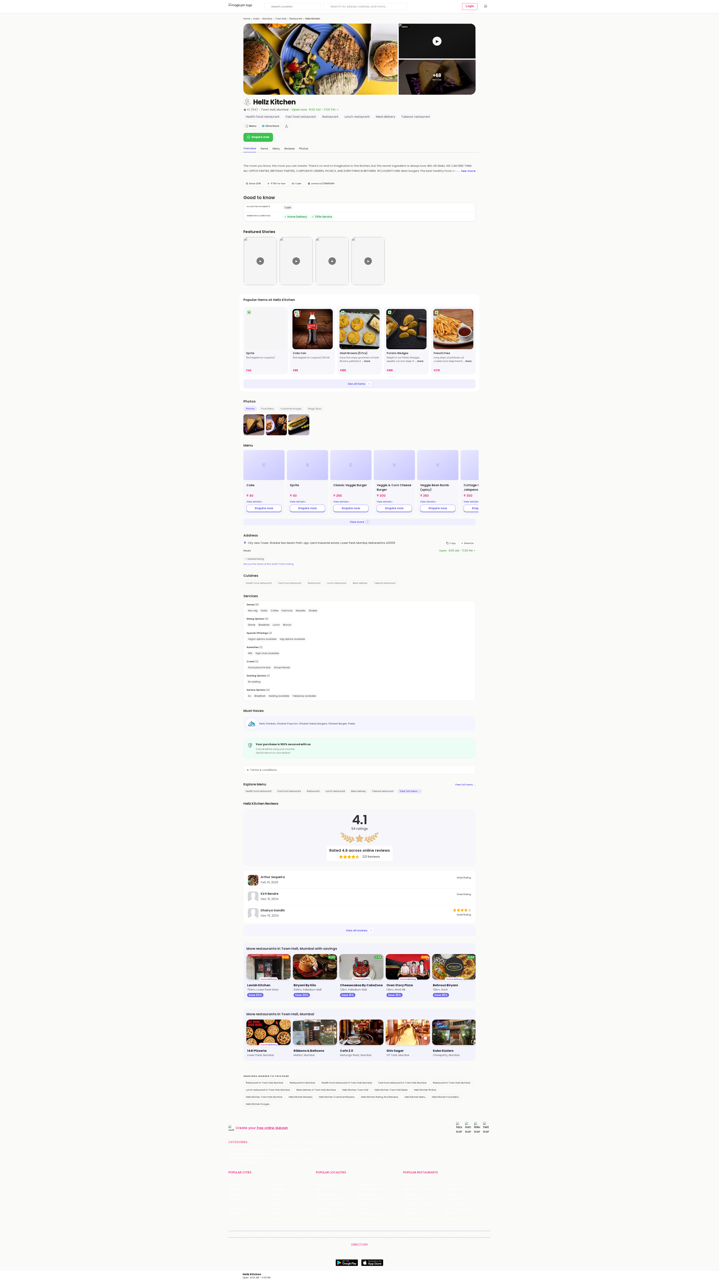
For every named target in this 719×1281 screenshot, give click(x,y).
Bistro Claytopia (456, 1184)
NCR (274, 1199)
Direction (469, 543)
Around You (278, 1234)
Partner (387, 1234)
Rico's (449, 1214)
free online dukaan (272, 1127)
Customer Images (290, 408)
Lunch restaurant (336, 583)
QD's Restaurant (413, 1219)
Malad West (323, 1214)
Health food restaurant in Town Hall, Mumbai (346, 1082)
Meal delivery (360, 583)
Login (470, 6)
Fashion (290, 1142)
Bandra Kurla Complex (330, 1209)
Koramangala (324, 1184)
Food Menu (267, 408)
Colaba (363, 1209)
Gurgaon (277, 1184)
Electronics (336, 1142)
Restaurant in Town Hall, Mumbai (264, 1082)
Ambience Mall (368, 1194)
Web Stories (472, 1234)
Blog (290, 1234)
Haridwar (277, 1219)
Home (246, 18)
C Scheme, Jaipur (370, 1204)
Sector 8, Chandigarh (330, 1199)
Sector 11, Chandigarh (329, 1204)
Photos (250, 408)
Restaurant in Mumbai (302, 1082)
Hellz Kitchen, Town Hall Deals (391, 1089)
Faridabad (277, 1194)
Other (381, 1142)
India (256, 18)
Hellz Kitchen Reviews (301, 1097)
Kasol (231, 1219)
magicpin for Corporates (422, 1234)
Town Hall (280, 18)
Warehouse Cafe (457, 1199)
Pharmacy (366, 1142)
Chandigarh (279, 1189)
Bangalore (235, 1189)
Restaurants (260, 1142)
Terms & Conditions (344, 1234)
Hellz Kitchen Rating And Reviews (379, 1097)
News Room (246, 1234)
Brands (399, 1234)
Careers (457, 1234)
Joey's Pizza (410, 1214)
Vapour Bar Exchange (417, 1204)
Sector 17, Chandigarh (373, 1199)
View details (254, 501)
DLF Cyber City (325, 1194)
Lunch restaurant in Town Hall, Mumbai (268, 1089)
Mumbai (267, 18)
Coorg (275, 1214)
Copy (453, 543)
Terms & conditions (263, 770)
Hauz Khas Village (327, 1219)
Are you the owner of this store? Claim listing (268, 564)
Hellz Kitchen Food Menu (445, 1097)
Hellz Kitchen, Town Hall (355, 1089)
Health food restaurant (259, 583)
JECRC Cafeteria (457, 1204)
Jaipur (232, 1199)
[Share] (286, 126)
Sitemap (364, 1234)
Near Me (301, 1234)
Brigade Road (367, 1184)
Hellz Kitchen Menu (415, 1097)
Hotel (351, 1142)
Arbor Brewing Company (419, 1189)
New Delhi (234, 1184)
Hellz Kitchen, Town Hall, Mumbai (264, 1097)
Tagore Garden (368, 1219)
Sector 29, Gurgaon (371, 1189)
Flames (450, 1194)
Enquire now (260, 137)
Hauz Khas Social (457, 1219)
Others (423, 1250)
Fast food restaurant (289, 583)
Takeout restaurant (385, 583)
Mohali (232, 1204)
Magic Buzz (314, 408)
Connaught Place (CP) (373, 1214)
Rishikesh (234, 1214)
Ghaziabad (235, 1194)
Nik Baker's (409, 1194)
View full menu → (465, 784)
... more (366, 361)
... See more (467, 171)
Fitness (320, 1142)
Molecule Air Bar (413, 1199)
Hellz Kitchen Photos (425, 1089)
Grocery (305, 1142)
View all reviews (356, 930)
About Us (262, 1234)
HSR (318, 1189)
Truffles (408, 1184)
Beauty (277, 1142)
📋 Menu (250, 126)
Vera (443, 1234)
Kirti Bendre (269, 894)
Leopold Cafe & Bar (458, 1209)
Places (376, 1234)
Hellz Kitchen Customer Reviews (337, 1097)
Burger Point (454, 1189)
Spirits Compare (319, 1234)
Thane (275, 1209)
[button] (437, 41)
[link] (265, 340)
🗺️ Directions (270, 126)
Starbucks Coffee (414, 1209)
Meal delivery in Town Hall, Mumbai (316, 1089)
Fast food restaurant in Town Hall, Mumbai (402, 1082)
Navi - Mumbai (238, 1209)
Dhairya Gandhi (273, 910)
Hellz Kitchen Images (257, 1104)
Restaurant (295, 18)
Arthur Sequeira (273, 877)
